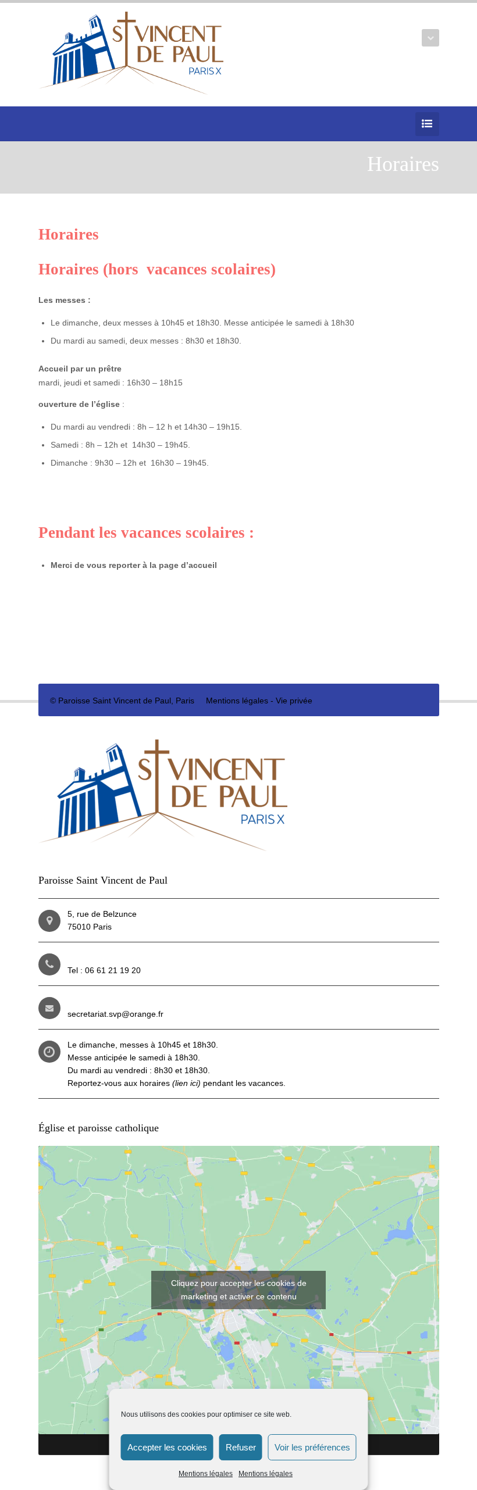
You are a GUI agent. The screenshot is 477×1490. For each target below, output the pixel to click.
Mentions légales (206, 1474)
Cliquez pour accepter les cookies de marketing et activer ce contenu (239, 1289)
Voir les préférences (312, 1447)
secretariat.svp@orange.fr (115, 1014)
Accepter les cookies (167, 1447)
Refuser (241, 1447)
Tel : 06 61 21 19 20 (104, 970)
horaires (170, 1083)
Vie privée (294, 700)
